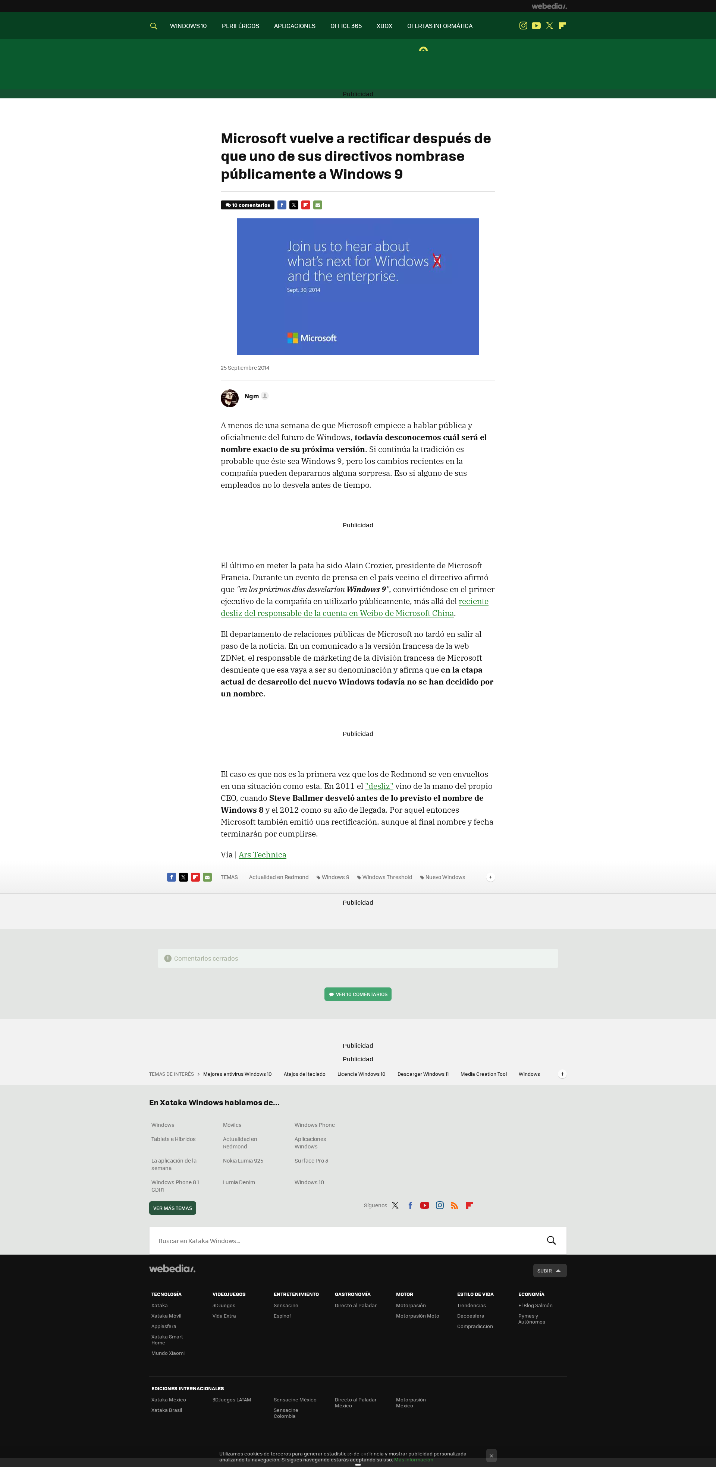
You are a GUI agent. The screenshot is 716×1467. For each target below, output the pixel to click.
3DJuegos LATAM (232, 1399)
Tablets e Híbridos (173, 1138)
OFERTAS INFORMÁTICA (439, 25)
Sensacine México (295, 1399)
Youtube (536, 25)
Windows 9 (335, 876)
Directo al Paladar (356, 1305)
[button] (255, 395)
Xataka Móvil (166, 1315)
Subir (544, 1270)
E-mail (317, 204)
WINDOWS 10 (188, 25)
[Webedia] (549, 5)
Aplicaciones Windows (310, 1142)
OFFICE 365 (346, 25)
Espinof (282, 1315)
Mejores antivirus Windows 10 (238, 1073)
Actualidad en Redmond (279, 876)
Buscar (551, 1240)
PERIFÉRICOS (240, 25)
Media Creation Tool (484, 1073)
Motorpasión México (411, 1402)
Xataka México (168, 1399)
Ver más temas (172, 1207)
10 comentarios (251, 204)
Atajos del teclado (305, 1073)
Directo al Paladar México (356, 1402)
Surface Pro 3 (311, 1160)
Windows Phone (315, 1124)
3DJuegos (224, 1305)
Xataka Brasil (166, 1409)
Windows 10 (309, 1182)
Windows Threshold (387, 876)
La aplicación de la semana (174, 1164)
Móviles (232, 1124)
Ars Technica (262, 854)
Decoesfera (470, 1315)
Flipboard (562, 25)
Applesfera (163, 1326)
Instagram (523, 25)
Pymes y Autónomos (531, 1318)
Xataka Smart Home (167, 1339)
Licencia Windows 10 (362, 1073)
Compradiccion (475, 1326)
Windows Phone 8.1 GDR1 (175, 1185)
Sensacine (286, 1305)
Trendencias (471, 1305)
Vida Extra (224, 1315)
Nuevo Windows (445, 876)
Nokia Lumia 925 (243, 1160)
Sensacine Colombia (286, 1412)
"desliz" (379, 786)
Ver (361, 994)
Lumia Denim (239, 1182)
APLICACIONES (294, 25)
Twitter (549, 25)
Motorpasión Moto (417, 1315)
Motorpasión (411, 1305)
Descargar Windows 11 (424, 1073)
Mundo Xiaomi (168, 1352)
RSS (455, 1204)
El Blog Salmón (535, 1305)
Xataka (159, 1305)
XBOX (384, 25)
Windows (163, 1124)
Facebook (281, 204)
